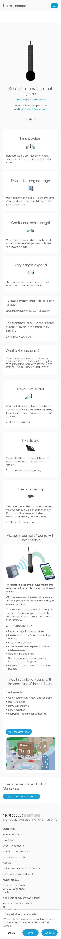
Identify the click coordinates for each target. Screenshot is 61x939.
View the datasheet (18, 731)
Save (30, 932)
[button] (54, 5)
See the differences (20, 422)
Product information (13, 834)
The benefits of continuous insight (27, 470)
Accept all (49, 932)
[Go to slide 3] (35, 119)
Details (11, 932)
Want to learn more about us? (21, 796)
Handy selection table (15, 857)
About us (7, 862)
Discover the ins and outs (22, 522)
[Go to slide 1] (26, 119)
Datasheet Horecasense (16, 851)
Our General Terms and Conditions (21, 868)
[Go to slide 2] (30, 119)
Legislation (8, 840)
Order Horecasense (13, 845)
